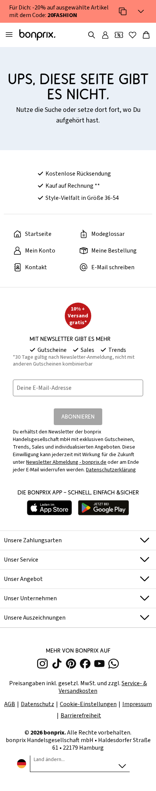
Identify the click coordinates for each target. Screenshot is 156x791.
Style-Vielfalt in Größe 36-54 (82, 198)
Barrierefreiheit (81, 715)
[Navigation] (9, 35)
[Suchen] (91, 35)
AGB (9, 704)
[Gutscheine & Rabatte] (119, 35)
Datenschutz (37, 704)
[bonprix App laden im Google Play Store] (103, 507)
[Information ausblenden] (141, 11)
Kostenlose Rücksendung (78, 173)
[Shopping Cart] (146, 35)
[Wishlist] (132, 35)
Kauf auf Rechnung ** (72, 186)
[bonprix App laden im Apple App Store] (49, 507)
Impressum (137, 704)
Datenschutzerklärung (111, 470)
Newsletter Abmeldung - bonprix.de (66, 462)
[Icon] (123, 11)
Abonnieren (78, 416)
